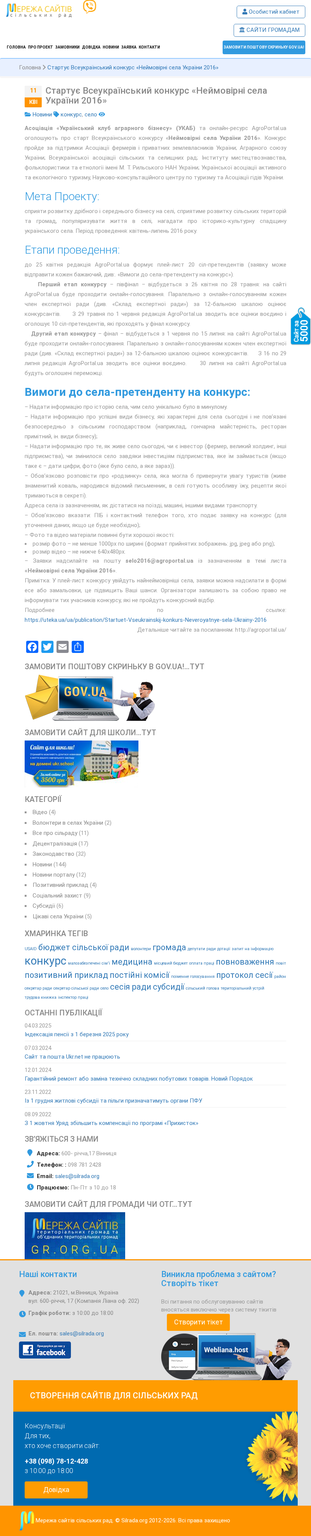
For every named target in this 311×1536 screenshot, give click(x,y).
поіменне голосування (193, 976)
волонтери (141, 948)
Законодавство (53, 853)
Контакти (149, 47)
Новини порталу (54, 874)
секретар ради (38, 988)
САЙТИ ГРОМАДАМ (272, 30)
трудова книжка (41, 997)
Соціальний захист (57, 895)
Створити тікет (198, 1322)
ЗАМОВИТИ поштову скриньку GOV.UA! (264, 47)
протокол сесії (244, 975)
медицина (132, 961)
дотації (223, 948)
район (280, 976)
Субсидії (44, 905)
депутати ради (202, 948)
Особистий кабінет (273, 11)
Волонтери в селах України (68, 822)
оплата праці (201, 963)
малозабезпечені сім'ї (89, 963)
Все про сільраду (55, 833)
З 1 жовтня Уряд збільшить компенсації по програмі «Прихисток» (111, 1123)
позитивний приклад (66, 975)
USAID (31, 948)
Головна (16, 47)
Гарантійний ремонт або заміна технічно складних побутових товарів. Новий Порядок (139, 1078)
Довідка (91, 47)
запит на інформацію (252, 948)
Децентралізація (55, 843)
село (91, 114)
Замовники (67, 47)
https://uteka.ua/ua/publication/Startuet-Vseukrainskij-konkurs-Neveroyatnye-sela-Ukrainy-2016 (146, 620)
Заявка (129, 47)
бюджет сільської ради (83, 947)
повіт (281, 963)
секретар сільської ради (76, 988)
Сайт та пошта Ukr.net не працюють (72, 1056)
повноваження (245, 961)
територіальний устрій (242, 988)
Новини (111, 47)
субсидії (168, 987)
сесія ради (130, 987)
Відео (40, 812)
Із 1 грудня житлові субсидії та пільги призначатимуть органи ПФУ (113, 1100)
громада (169, 947)
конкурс (71, 114)
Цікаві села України (58, 916)
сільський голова (202, 988)
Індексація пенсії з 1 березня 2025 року (77, 1034)
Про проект (40, 47)
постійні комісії (140, 975)
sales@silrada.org (77, 1176)
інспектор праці (73, 997)
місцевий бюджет (171, 963)
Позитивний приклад (60, 885)
